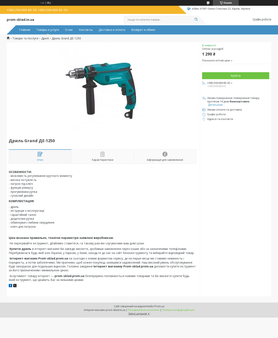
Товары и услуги (47, 29)
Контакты (86, 29)
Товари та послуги (25, 38)
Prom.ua (159, 306)
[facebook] (10, 286)
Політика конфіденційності (178, 310)
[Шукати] (196, 19)
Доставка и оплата (112, 29)
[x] (14, 286)
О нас (69, 29)
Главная (24, 29)
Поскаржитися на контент (143, 310)
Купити (236, 76)
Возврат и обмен (143, 29)
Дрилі (45, 38)
